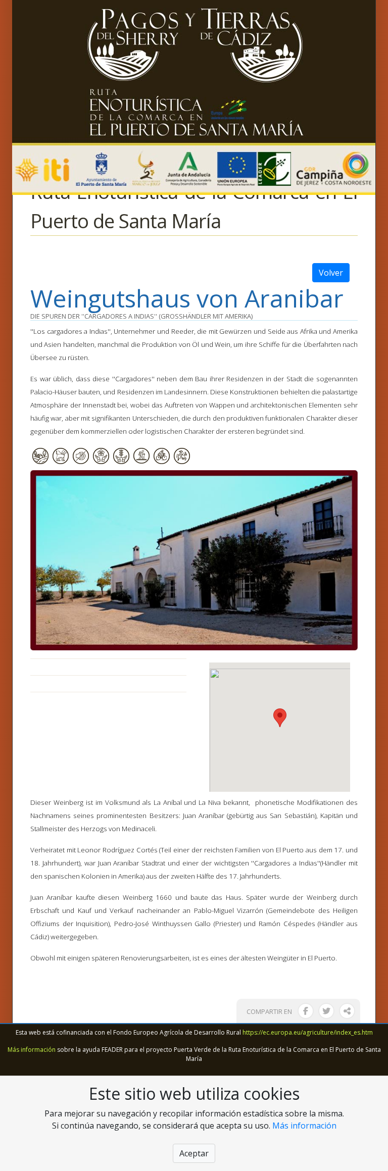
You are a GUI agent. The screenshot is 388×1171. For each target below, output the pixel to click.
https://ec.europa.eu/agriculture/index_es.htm (308, 1032)
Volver (331, 272)
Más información (32, 1049)
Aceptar (194, 1153)
